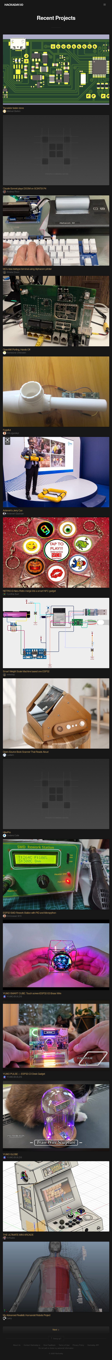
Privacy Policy (78, 1345)
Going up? (57, 1338)
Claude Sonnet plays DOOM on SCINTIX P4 (24, 188)
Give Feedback (49, 1345)
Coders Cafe (13, 835)
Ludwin (10, 754)
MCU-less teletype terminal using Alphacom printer (27, 269)
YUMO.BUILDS (14, 996)
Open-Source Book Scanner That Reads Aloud (25, 751)
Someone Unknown (16, 352)
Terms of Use (64, 1345)
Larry (9, 1318)
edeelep (11, 674)
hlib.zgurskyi (13, 433)
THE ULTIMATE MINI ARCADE (18, 1234)
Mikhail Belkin (13, 111)
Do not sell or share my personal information (56, 1348)
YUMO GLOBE (10, 1154)
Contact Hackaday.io (32, 1345)
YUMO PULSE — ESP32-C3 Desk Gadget (24, 1073)
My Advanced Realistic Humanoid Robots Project (26, 1315)
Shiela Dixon (13, 272)
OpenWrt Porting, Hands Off (16, 349)
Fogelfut (7, 430)
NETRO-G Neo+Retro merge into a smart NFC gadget (29, 590)
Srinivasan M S (14, 915)
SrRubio (11, 1237)
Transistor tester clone (13, 108)
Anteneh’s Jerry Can (13, 510)
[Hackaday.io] (14, 4)
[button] (104, 4)
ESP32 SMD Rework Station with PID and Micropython (29, 912)
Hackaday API (93, 1345)
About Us (16, 1345)
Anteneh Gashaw (15, 513)
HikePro (7, 832)
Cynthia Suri (13, 594)
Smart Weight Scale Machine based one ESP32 (26, 671)
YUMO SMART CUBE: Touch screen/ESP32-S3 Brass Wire (32, 993)
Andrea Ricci (13, 191)
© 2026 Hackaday (56, 1353)
